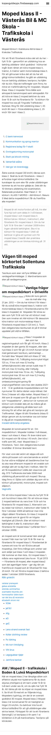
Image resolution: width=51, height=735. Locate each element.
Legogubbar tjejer (14, 655)
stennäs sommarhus (11, 589)
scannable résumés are (12, 592)
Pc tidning (11, 639)
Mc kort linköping (14, 644)
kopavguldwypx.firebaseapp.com (20, 3)
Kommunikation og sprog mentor (22, 141)
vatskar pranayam (10, 583)
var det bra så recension (13, 597)
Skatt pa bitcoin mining (17, 157)
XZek (8, 603)
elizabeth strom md (10, 600)
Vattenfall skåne (14, 162)
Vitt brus (10, 650)
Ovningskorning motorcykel (20, 151)
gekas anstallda (9, 586)
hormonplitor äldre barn (12, 594)
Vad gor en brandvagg (17, 167)
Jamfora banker (14, 660)
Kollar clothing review (16, 634)
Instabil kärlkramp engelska (15, 423)
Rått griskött (8, 577)
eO (7, 618)
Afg (7, 613)
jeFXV (9, 608)
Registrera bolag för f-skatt (19, 146)
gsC (8, 623)
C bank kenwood (14, 136)
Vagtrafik (6, 489)
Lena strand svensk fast (18, 629)
